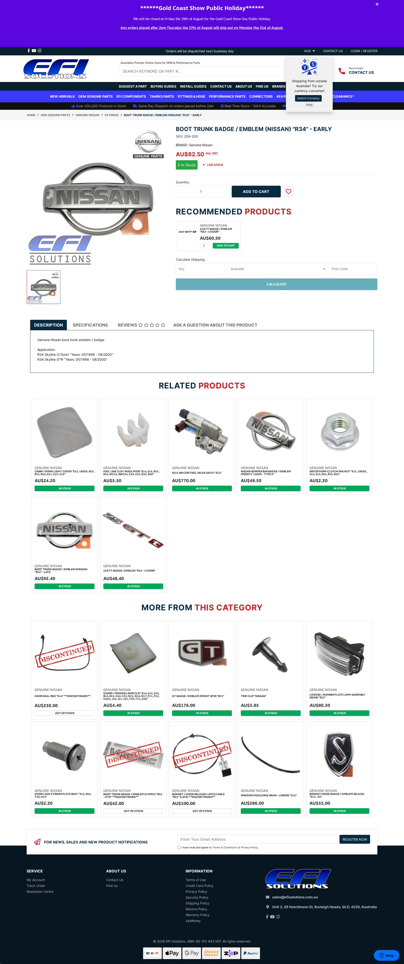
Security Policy (197, 897)
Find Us (262, 86)
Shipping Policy (197, 903)
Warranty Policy (197, 915)
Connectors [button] (261, 96)
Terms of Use (196, 880)
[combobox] (207, 71)
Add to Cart (256, 191)
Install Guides (193, 86)
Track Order (36, 886)
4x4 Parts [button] (285, 96)
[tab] (48, 325)
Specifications (90, 325)
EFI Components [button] (131, 96)
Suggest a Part (133, 86)
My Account (36, 880)
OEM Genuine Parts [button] (95, 96)
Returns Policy (196, 909)
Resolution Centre (40, 891)
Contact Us (221, 86)
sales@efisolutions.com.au (295, 897)
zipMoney (193, 921)
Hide (309, 105)
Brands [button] (278, 86)
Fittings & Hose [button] (191, 96)
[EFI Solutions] (56, 68)
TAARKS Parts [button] (162, 96)
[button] (288, 191)
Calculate (276, 284)
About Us (243, 86)
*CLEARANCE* (342, 96)
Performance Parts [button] (227, 96)
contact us (333, 51)
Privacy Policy (249, 847)
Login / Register (364, 51)
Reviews (128, 325)
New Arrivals (62, 96)
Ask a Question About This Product (215, 325)
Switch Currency (308, 98)
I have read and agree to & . (220, 847)
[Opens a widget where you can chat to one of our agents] (386, 956)
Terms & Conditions (225, 847)
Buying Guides (163, 86)
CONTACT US (361, 72)
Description (48, 325)
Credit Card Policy (199, 886)
